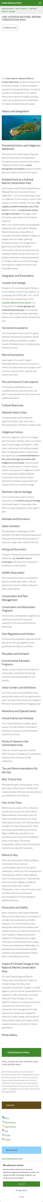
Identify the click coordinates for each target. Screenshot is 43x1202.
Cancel (21, 1197)
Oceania (8, 1140)
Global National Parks (11, 3)
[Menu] (40, 3)
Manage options (21, 1190)
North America (22, 8)
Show (13, 28)
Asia (6, 1131)
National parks (8, 8)
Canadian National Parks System (16, 302)
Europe (7, 1135)
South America (10, 1127)
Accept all (21, 1184)
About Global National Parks (12, 1159)
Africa (7, 1118)
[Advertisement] (21, 54)
